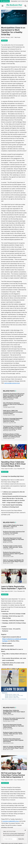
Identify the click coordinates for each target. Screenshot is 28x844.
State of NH (5, 783)
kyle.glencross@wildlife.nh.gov (11, 821)
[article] (14, 396)
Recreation (4, 471)
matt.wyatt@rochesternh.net (12, 383)
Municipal (4, 40)
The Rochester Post (14, 5)
